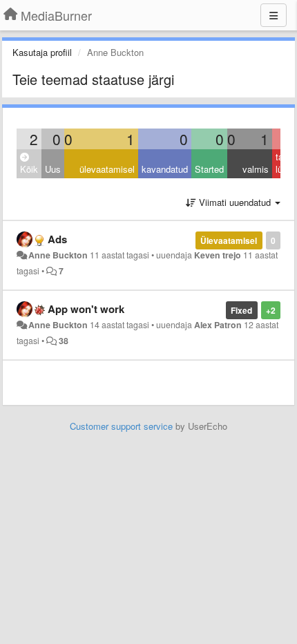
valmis (255, 169)
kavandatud (165, 169)
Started (209, 169)
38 (63, 340)
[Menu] (273, 15)
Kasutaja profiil (42, 52)
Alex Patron (218, 325)
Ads (57, 239)
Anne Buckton (58, 255)
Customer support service (121, 426)
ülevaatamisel (107, 169)
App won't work (86, 308)
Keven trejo (217, 255)
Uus (53, 169)
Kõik (29, 169)
